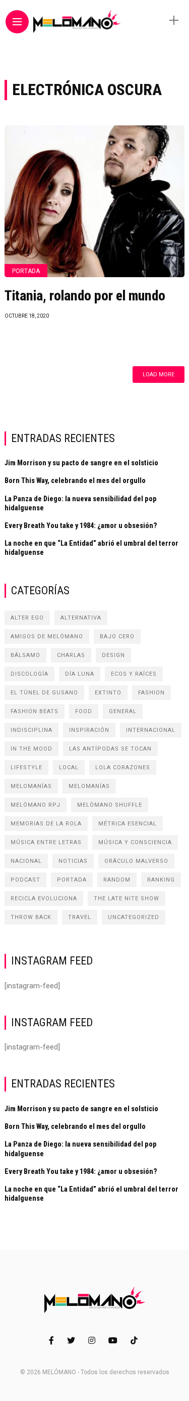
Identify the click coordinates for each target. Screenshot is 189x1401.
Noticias (73, 861)
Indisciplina (31, 730)
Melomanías (31, 786)
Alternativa (80, 618)
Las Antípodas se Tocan (110, 749)
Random (117, 880)
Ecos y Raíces (134, 674)
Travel (79, 917)
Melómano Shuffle (109, 805)
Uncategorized (133, 917)
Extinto (108, 692)
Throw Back (31, 917)
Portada (26, 271)
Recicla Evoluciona (44, 898)
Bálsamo (25, 655)
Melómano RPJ (35, 805)
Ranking (161, 880)
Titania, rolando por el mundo (85, 296)
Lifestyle (26, 767)
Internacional (150, 730)
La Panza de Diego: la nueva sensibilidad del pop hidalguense (81, 503)
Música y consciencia (135, 842)
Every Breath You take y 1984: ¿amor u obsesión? (81, 525)
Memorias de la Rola (46, 823)
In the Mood (31, 749)
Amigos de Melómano (47, 636)
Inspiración (89, 730)
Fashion (151, 692)
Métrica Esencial (127, 823)
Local (69, 767)
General (123, 711)
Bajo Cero (117, 636)
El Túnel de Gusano (44, 692)
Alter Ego (27, 618)
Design (113, 655)
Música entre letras (46, 842)
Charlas (71, 655)
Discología (29, 674)
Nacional (26, 861)
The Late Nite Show (126, 898)
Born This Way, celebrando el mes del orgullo (75, 480)
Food (83, 711)
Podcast (25, 880)
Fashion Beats (34, 711)
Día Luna (79, 674)
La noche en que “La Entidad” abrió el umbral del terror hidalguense (91, 547)
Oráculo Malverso (136, 861)
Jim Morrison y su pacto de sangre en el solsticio (81, 463)
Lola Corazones (122, 767)
